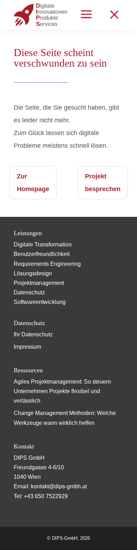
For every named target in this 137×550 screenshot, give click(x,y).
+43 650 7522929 (46, 496)
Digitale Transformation (43, 245)
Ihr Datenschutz (33, 334)
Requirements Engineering (47, 264)
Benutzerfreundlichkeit (42, 254)
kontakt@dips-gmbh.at (59, 486)
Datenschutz (29, 292)
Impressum (27, 347)
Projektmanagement (39, 283)
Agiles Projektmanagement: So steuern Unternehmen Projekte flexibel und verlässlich (62, 391)
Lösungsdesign (33, 273)
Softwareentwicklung (40, 302)
